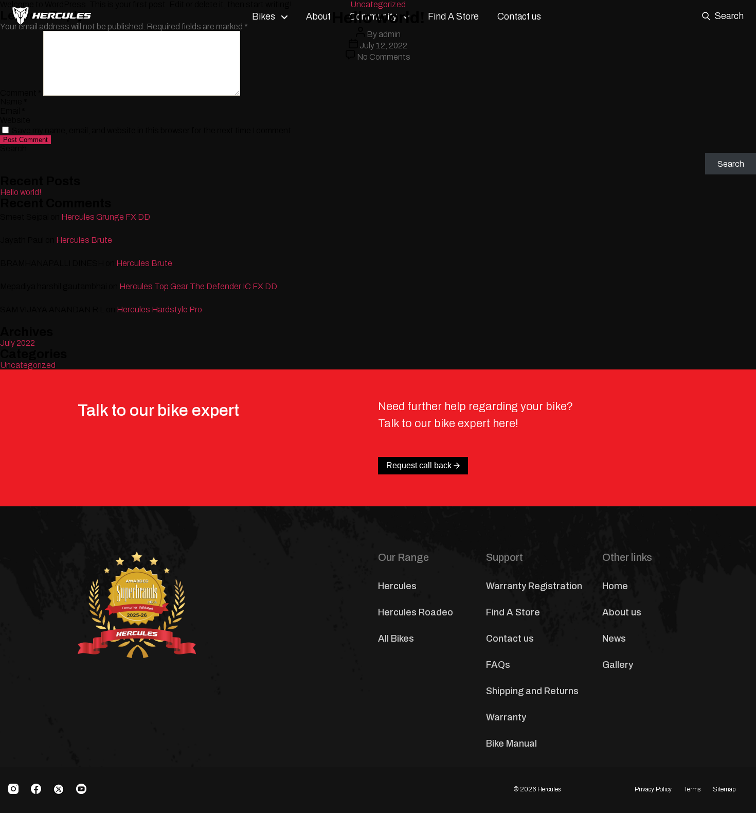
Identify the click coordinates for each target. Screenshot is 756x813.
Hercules (397, 586)
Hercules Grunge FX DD (105, 217)
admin (390, 34)
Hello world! (21, 192)
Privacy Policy (653, 789)
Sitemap (724, 789)
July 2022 (17, 343)
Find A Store (513, 612)
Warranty (506, 717)
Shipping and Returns (532, 691)
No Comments (383, 56)
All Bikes (396, 638)
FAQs (498, 665)
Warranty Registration (534, 586)
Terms (692, 789)
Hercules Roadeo (415, 612)
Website (15, 120)
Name (13, 101)
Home (615, 586)
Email (12, 111)
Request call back (419, 465)
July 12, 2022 (383, 45)
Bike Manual (511, 743)
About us (621, 612)
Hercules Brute (84, 240)
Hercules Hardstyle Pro (159, 309)
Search (13, 148)
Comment (21, 93)
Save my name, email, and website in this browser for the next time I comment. (152, 130)
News (614, 638)
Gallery (617, 665)
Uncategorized (378, 4)
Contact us (510, 638)
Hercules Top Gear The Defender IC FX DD (198, 286)
